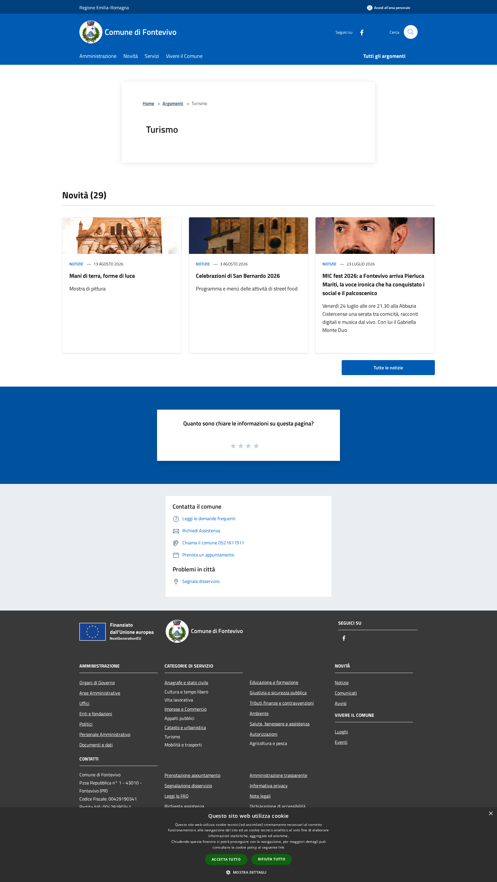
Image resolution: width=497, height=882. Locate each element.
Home (148, 103)
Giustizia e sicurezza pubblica (278, 692)
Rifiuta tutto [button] (271, 859)
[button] (248, 872)
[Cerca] (411, 32)
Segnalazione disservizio (188, 785)
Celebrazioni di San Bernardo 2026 (238, 275)
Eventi (341, 742)
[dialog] (248, 844)
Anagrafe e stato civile (186, 682)
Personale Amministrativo (104, 734)
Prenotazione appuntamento (192, 775)
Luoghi (341, 731)
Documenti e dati (96, 744)
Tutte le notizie (388, 367)
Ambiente (259, 713)
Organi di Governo (97, 682)
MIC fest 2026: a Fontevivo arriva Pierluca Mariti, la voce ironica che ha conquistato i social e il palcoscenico (373, 284)
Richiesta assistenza (184, 806)
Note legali (260, 795)
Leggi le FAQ (177, 795)
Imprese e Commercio (186, 709)
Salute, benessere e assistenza (279, 723)
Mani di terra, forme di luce (102, 275)
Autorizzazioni (264, 734)
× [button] (490, 813)
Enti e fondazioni (95, 713)
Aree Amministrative (99, 692)
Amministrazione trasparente (278, 775)
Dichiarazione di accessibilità (277, 806)
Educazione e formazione (274, 682)
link (281, 847)
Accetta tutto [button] (226, 859)
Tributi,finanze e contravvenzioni (282, 702)
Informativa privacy (269, 785)
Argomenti (173, 103)
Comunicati (346, 692)
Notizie (76, 264)
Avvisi (341, 703)
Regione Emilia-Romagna (104, 7)
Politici (86, 724)
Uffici (84, 703)
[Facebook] (359, 32)
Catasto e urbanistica (185, 727)
